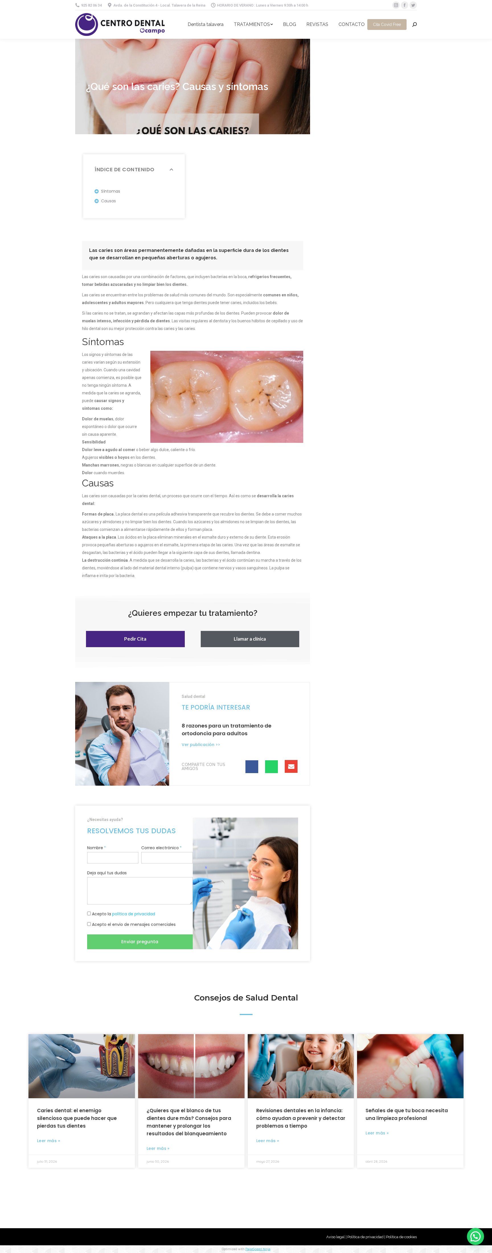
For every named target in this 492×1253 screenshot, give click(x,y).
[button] (135, 639)
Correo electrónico (160, 848)
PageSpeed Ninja (257, 1249)
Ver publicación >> (201, 744)
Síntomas (110, 191)
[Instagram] (396, 5)
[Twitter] (413, 5)
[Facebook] (404, 5)
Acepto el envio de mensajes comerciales (134, 924)
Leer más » (48, 1141)
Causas (108, 201)
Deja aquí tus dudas (107, 873)
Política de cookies (401, 1237)
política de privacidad (133, 914)
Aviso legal (335, 1237)
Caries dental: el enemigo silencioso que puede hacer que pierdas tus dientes (77, 1118)
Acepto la (123, 914)
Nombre (95, 848)
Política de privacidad (365, 1237)
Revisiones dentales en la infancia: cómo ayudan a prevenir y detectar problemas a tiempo (300, 1118)
